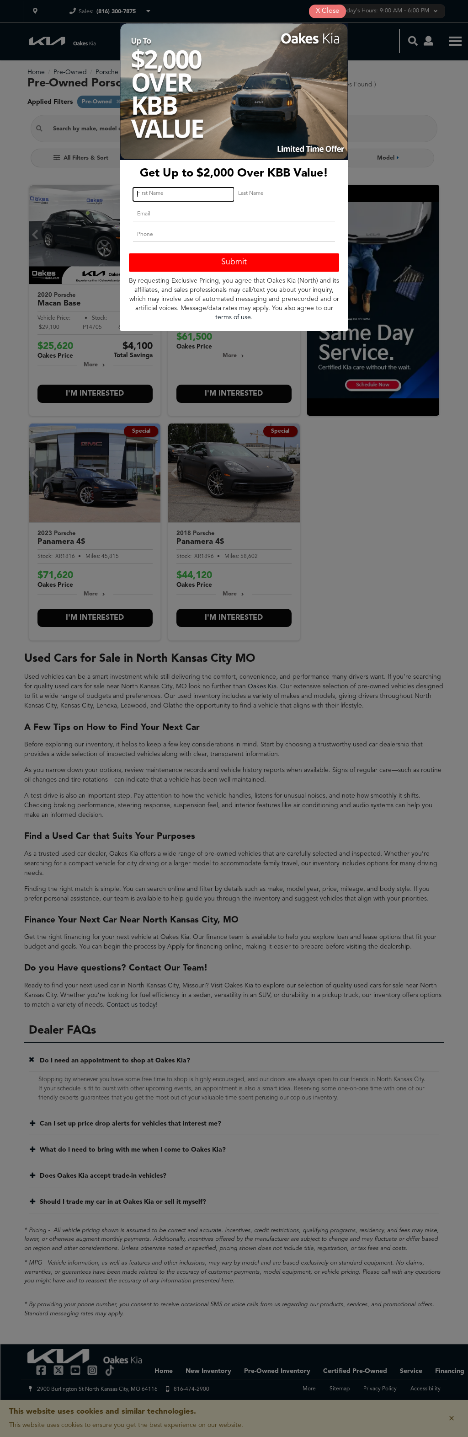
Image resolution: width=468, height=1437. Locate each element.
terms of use (233, 317)
